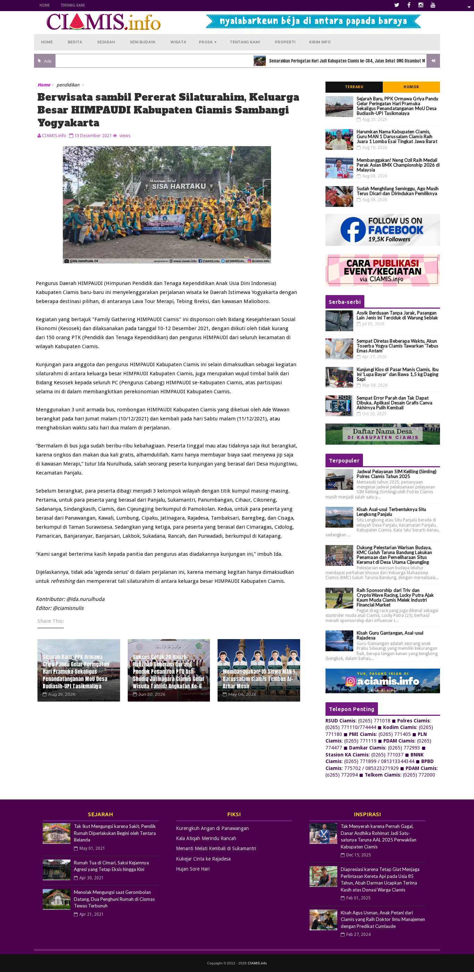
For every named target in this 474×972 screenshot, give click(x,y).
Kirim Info (320, 42)
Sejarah (106, 42)
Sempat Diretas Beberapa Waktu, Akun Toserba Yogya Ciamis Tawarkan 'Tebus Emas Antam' (398, 345)
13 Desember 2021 (93, 135)
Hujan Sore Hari (193, 869)
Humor (411, 87)
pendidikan (68, 84)
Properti (285, 42)
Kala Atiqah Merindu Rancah (206, 838)
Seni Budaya (142, 42)
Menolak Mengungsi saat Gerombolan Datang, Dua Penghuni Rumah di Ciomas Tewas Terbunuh (114, 898)
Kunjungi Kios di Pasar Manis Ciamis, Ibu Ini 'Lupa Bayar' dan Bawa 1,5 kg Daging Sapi (398, 374)
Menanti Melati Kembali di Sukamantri (216, 848)
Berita (75, 42)
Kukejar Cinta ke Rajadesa (203, 859)
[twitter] (396, 5)
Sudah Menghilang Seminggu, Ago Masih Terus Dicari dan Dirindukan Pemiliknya (398, 191)
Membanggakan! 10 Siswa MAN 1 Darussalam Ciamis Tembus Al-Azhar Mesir (259, 679)
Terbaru (354, 87)
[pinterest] (433, 5)
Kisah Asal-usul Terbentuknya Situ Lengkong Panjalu (391, 511)
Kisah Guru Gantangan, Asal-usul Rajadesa (390, 635)
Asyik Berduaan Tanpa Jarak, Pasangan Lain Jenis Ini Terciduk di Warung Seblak (397, 315)
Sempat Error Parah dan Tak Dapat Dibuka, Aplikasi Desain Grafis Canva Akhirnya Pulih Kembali (395, 402)
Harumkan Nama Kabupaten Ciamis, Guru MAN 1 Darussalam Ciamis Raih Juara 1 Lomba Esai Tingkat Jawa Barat (397, 136)
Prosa (208, 42)
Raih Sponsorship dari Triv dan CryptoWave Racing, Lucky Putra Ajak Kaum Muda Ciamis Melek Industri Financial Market (395, 597)
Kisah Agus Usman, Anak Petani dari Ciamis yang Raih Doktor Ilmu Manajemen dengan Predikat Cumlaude (383, 919)
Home (45, 5)
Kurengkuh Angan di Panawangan (212, 828)
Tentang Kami (73, 5)
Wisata (178, 42)
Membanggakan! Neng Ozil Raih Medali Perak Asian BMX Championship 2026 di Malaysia (398, 165)
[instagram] (420, 5)
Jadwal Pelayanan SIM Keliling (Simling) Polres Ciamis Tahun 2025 (397, 474)
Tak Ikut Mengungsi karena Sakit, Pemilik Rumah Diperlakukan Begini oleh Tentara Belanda (115, 833)
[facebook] (408, 5)
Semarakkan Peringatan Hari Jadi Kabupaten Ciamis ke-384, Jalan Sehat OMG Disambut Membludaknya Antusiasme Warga (353, 61)
